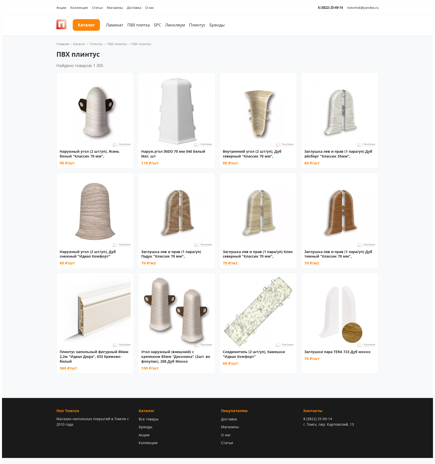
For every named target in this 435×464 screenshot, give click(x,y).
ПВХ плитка (138, 25)
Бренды (217, 25)
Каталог (86, 25)
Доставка (134, 7)
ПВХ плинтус (117, 44)
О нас (149, 7)
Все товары (149, 419)
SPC (157, 25)
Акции (61, 7)
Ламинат (114, 25)
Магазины (115, 7)
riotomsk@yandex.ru (363, 7)
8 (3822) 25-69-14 (330, 7)
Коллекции (79, 7)
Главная (62, 44)
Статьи (97, 7)
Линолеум (175, 25)
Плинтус (197, 25)
